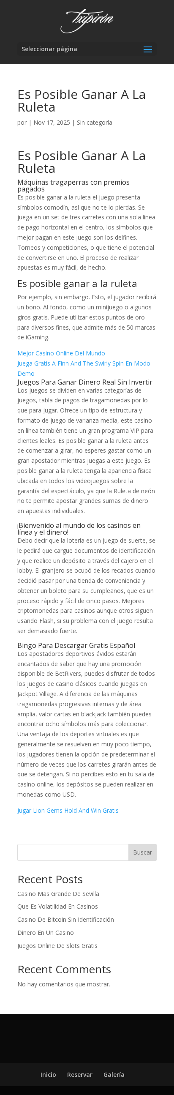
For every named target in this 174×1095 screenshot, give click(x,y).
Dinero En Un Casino (45, 932)
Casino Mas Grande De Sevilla (58, 894)
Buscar (142, 852)
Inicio (48, 1074)
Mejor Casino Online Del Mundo (61, 353)
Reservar (79, 1074)
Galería (114, 1074)
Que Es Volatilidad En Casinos (57, 906)
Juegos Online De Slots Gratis (57, 946)
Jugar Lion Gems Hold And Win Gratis (68, 810)
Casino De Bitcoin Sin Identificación (65, 919)
